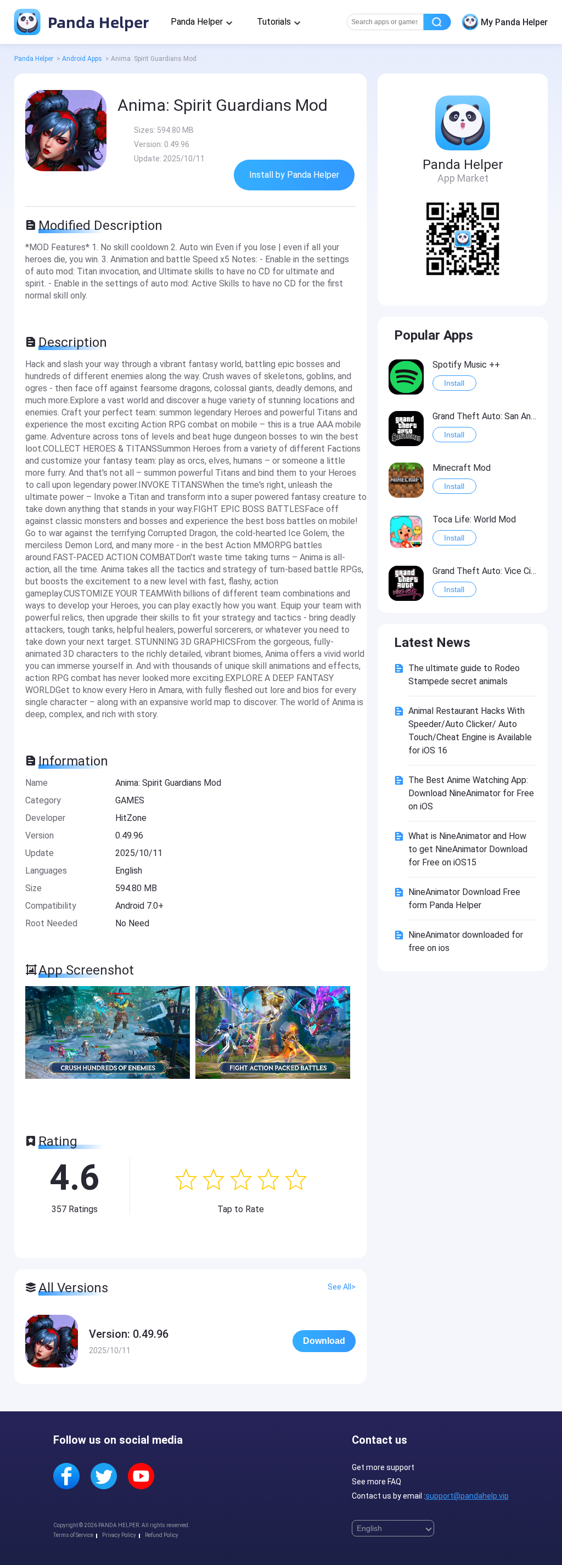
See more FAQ (376, 1481)
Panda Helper (96, 21)
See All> (342, 1286)
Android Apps (82, 59)
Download (324, 1341)
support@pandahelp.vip (467, 1495)
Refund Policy (161, 1535)
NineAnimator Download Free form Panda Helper (464, 898)
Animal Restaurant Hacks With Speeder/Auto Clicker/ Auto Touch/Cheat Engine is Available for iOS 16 (470, 731)
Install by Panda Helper (294, 175)
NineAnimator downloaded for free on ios (465, 941)
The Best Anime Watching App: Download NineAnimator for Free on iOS (471, 793)
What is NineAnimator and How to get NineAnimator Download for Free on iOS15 (467, 849)
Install (454, 383)
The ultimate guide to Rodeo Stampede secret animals (464, 674)
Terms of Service (73, 1535)
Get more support (383, 1467)
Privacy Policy (119, 1535)
